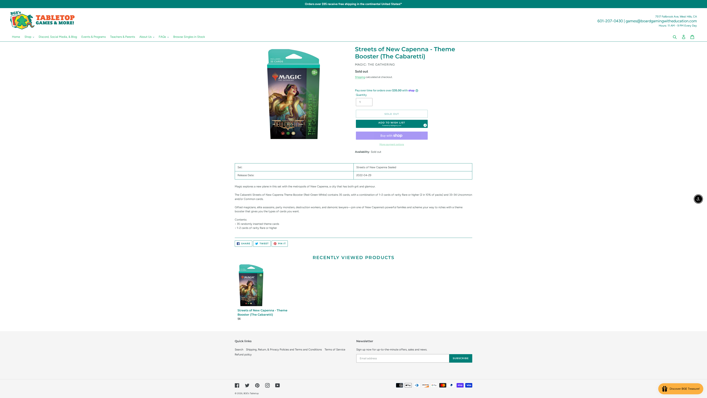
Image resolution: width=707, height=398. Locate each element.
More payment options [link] (391, 144)
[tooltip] (425, 125)
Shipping (360, 77)
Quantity (361, 95)
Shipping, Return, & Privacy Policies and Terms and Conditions (284, 349)
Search (239, 349)
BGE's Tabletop (251, 393)
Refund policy (243, 354)
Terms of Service (335, 349)
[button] (392, 124)
